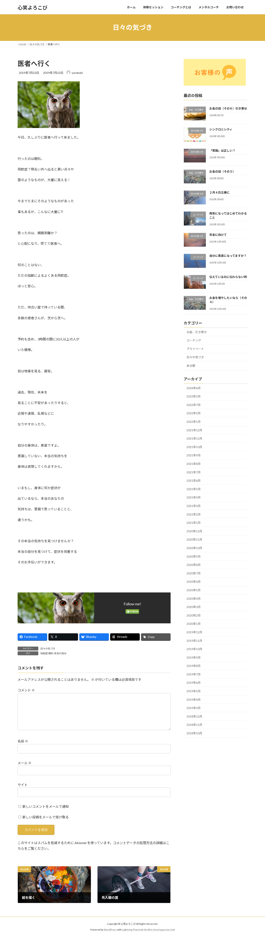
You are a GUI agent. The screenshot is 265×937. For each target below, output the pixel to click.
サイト (23, 785)
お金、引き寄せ (197, 332)
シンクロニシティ (220, 129)
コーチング (194, 340)
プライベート (195, 348)
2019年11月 (194, 640)
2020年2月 (194, 615)
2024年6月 (194, 388)
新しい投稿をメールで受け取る (45, 817)
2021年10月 (194, 446)
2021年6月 (194, 480)
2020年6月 (194, 581)
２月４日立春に (219, 192)
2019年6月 (194, 682)
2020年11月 (194, 539)
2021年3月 (194, 506)
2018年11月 (194, 724)
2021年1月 (194, 522)
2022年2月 (194, 413)
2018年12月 (194, 716)
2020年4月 (194, 598)
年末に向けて (218, 234)
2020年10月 (194, 548)
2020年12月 (194, 531)
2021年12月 (194, 430)
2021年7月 (194, 472)
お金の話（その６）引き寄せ (228, 108)
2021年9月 (194, 455)
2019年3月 (194, 708)
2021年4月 (194, 497)
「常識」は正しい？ (222, 150)
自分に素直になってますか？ (228, 255)
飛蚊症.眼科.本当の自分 (53, 653)
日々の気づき (47, 648)
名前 (23, 741)
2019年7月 (194, 674)
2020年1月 (194, 623)
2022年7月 (194, 404)
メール (24, 763)
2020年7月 (194, 573)
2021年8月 (194, 463)
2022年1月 (194, 421)
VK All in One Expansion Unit (159, 929)
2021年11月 (194, 438)
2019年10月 (194, 649)
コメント (26, 690)
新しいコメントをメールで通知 (45, 806)
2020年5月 (194, 590)
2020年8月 (194, 565)
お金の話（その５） (222, 171)
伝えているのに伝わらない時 (228, 276)
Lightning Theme (131, 929)
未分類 (191, 365)
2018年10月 (194, 733)
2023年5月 (194, 396)
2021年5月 (194, 489)
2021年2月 (194, 514)
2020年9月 (194, 556)
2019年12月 (194, 632)
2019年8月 (194, 666)
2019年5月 (194, 691)
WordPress (110, 929)
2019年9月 (194, 657)
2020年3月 (194, 607)
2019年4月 (194, 699)
